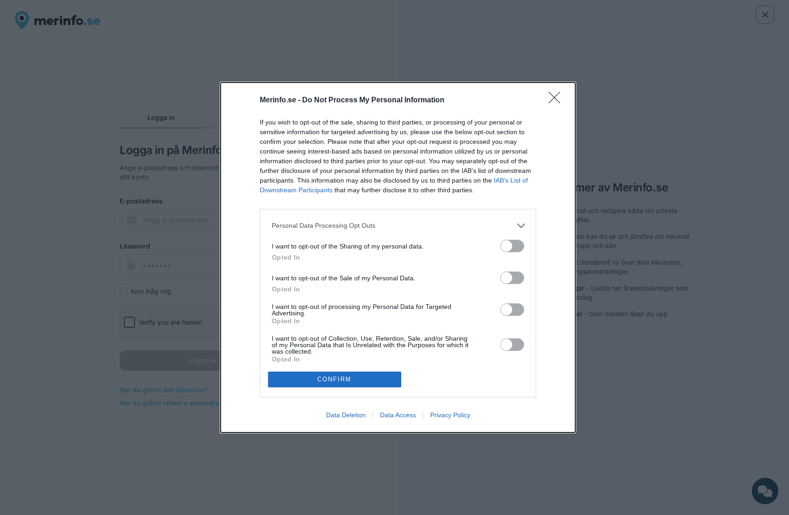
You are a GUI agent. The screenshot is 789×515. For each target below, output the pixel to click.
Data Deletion (346, 415)
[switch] (512, 246)
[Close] (557, 100)
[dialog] (398, 257)
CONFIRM (334, 379)
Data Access (398, 415)
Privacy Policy (450, 415)
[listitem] (398, 226)
